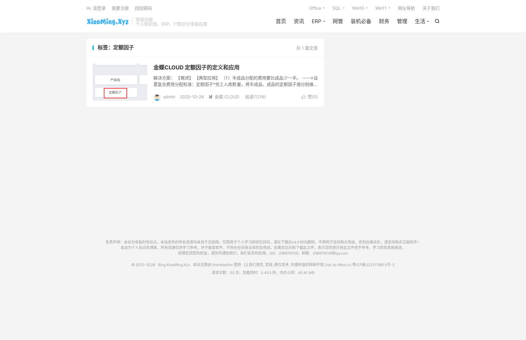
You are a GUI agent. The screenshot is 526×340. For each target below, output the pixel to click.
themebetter (222, 264)
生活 (420, 21)
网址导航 (406, 8)
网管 (338, 21)
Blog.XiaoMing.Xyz (107, 21)
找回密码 (143, 8)
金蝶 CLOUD (224, 96)
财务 (384, 21)
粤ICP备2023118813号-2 (373, 264)
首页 (281, 21)
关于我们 (431, 8)
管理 (402, 21)
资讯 (299, 21)
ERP (316, 21)
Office (315, 8)
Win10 (358, 8)
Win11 (381, 8)
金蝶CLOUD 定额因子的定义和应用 (196, 67)
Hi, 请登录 (96, 8)
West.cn (344, 264)
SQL (336, 8)
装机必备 (361, 21)
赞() (310, 96)
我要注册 (120, 8)
